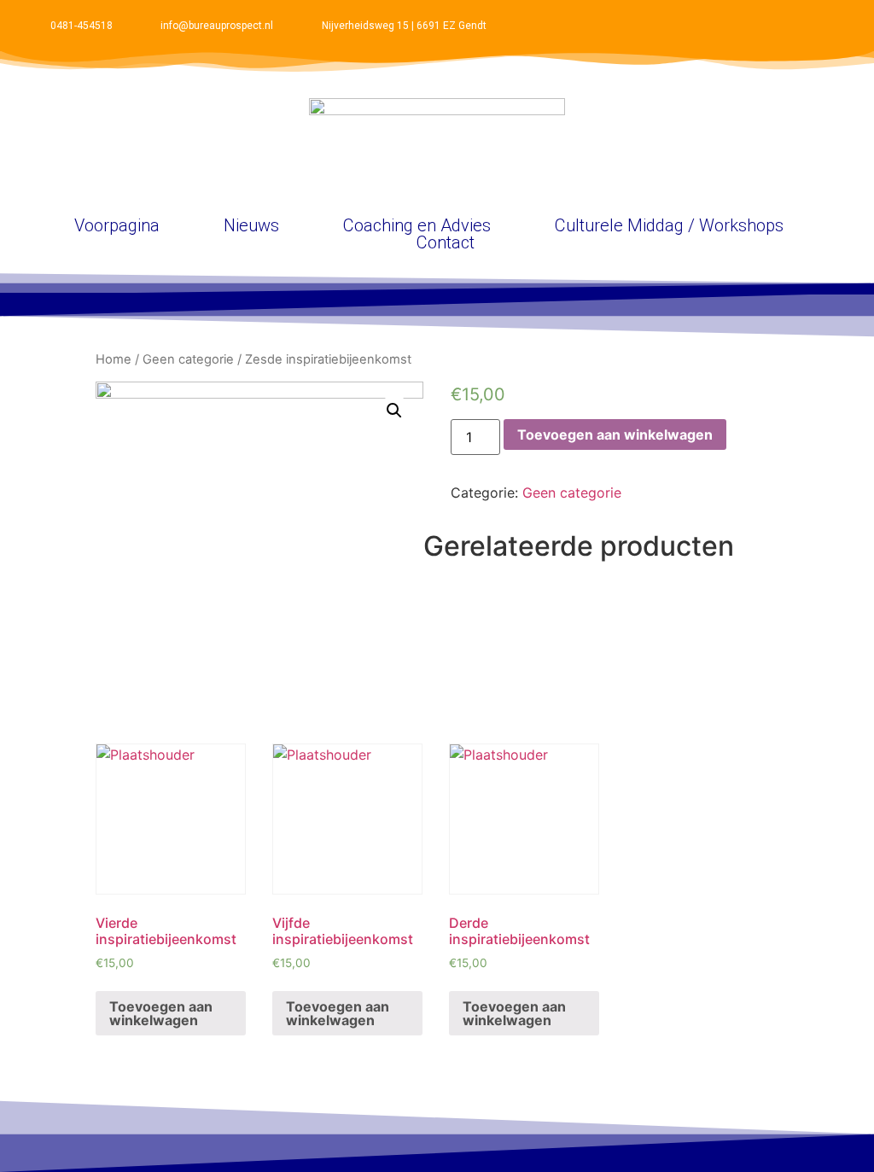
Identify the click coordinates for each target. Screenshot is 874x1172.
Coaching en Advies (417, 225)
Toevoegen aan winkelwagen (615, 434)
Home (113, 359)
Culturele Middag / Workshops (669, 225)
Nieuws (251, 225)
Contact (446, 242)
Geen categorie (188, 359)
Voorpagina (117, 225)
